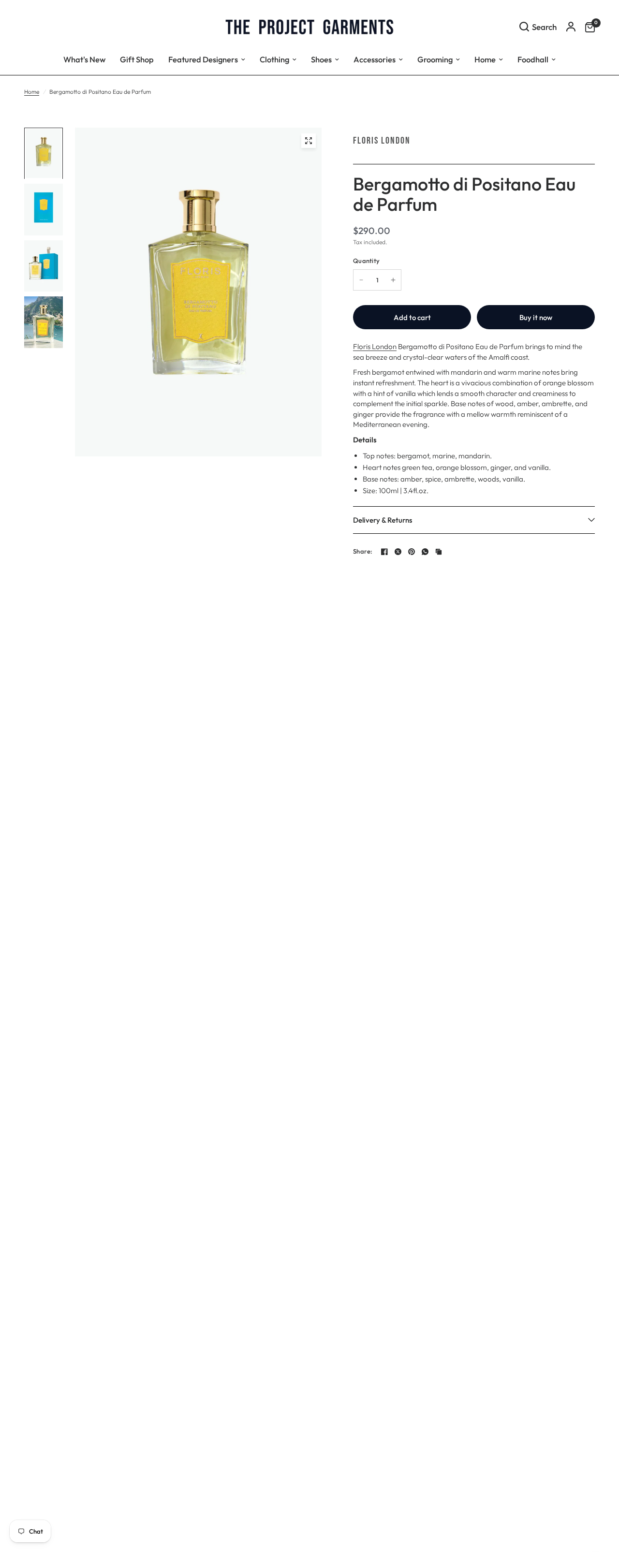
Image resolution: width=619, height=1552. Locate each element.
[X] (398, 551)
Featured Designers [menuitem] (203, 59)
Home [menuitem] (485, 59)
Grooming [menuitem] (435, 59)
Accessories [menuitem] (375, 59)
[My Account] (570, 26)
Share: (363, 551)
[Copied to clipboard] (438, 551)
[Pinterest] (411, 551)
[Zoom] (308, 140)
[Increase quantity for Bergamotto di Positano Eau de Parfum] (393, 280)
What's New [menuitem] (84, 59)
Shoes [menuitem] (321, 59)
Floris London (382, 140)
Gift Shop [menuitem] (137, 59)
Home (31, 91)
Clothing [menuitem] (274, 59)
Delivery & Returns (382, 520)
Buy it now (535, 317)
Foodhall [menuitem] (532, 59)
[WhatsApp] (425, 551)
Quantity (366, 260)
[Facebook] (384, 551)
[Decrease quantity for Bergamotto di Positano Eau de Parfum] (361, 280)
